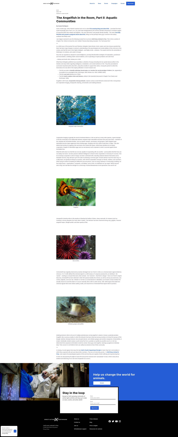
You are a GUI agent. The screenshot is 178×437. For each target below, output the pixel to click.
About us (76, 419)
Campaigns (114, 3)
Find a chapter (94, 425)
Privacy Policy (5, 433)
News (99, 3)
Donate (123, 3)
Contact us (77, 422)
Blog (91, 422)
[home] (52, 3)
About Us (92, 3)
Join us (76, 425)
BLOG (57, 10)
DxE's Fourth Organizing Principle (91, 350)
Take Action (130, 3)
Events (106, 3)
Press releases (94, 419)
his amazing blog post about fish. (99, 28)
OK (15, 431)
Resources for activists (96, 429)
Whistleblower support (80, 429)
